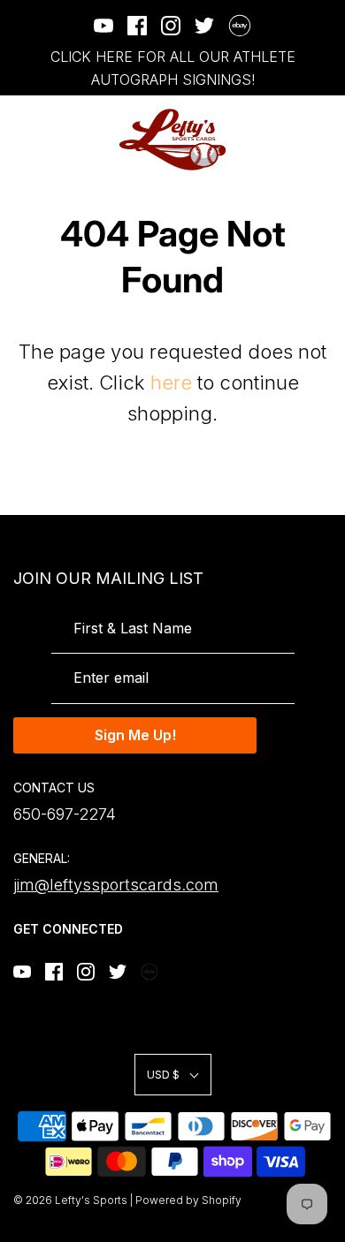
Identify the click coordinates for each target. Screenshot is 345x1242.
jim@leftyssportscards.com (115, 884)
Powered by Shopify (188, 1200)
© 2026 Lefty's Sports (70, 1200)
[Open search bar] (272, 140)
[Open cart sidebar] (320, 140)
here (171, 382)
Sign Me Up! (135, 735)
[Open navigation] (24, 140)
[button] (172, 1074)
